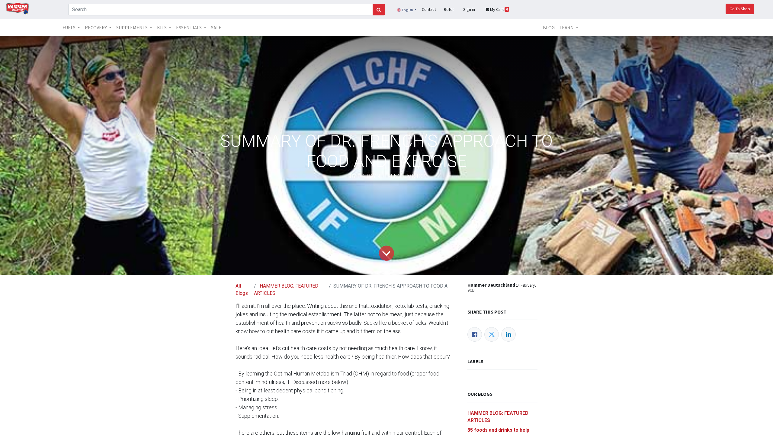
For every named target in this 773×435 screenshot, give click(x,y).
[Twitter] (491, 334)
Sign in (469, 9)
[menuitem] (216, 27)
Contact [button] (429, 9)
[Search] (379, 9)
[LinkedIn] (508, 334)
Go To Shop (740, 8)
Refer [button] (449, 9)
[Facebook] (474, 334)
